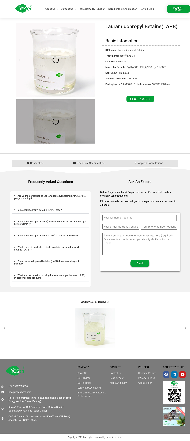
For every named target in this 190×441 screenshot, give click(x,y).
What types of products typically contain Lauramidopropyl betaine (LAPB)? (46, 248)
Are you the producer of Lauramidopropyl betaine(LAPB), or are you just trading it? (50, 197)
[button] (19, 60)
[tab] (35, 163)
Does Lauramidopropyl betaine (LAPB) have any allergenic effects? (47, 262)
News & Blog (147, 8)
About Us (50, 8)
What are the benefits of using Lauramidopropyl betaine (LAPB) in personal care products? (49, 276)
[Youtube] (182, 374)
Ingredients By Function (92, 8)
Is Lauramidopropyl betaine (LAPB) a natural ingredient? (48, 235)
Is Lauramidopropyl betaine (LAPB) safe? (40, 210)
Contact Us (67, 8)
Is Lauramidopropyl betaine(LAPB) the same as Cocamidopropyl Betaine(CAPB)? (50, 222)
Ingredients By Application (122, 8)
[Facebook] (166, 374)
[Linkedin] (174, 374)
